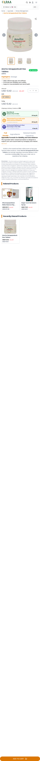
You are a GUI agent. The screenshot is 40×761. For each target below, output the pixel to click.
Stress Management (22, 11)
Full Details (5, 134)
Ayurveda (10, 11)
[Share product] (35, 19)
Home (3, 11)
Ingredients (15, 134)
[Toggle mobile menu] (36, 2)
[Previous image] (4, 35)
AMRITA (3, 74)
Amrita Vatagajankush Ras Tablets (15, 13)
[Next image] (36, 35)
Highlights (5, 77)
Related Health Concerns (29, 134)
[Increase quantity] (36, 90)
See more (4, 143)
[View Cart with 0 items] (30, 2)
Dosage (14, 77)
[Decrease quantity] (30, 90)
